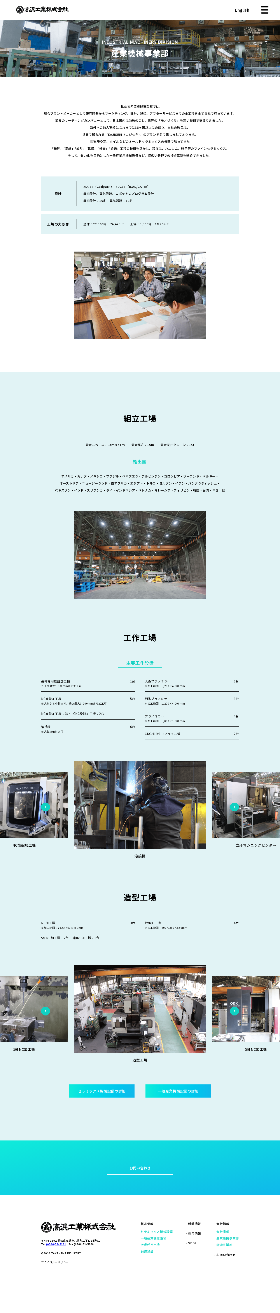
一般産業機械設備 (153, 1238)
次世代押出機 (150, 1245)
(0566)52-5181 (56, 1244)
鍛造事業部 (224, 1245)
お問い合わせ (140, 1167)
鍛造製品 (147, 1251)
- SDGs (191, 1243)
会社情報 (222, 1231)
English (242, 10)
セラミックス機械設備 (157, 1231)
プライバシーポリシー (55, 1262)
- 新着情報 (193, 1223)
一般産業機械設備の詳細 (178, 1091)
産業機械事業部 (227, 1238)
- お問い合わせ (225, 1255)
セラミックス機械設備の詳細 (102, 1091)
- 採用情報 (193, 1233)
